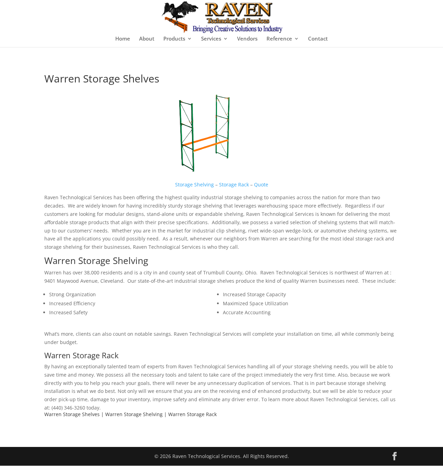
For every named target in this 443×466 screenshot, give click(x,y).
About (146, 39)
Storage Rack (234, 184)
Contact (318, 39)
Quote (261, 184)
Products (174, 39)
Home (122, 39)
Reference (279, 39)
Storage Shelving (194, 184)
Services (211, 39)
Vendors (247, 39)
